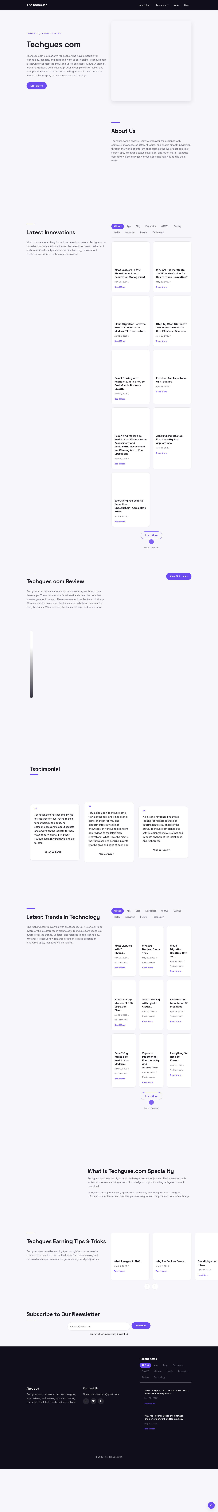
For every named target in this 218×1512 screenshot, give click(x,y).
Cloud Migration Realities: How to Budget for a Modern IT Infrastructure (130, 327)
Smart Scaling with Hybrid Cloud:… (151, 1003)
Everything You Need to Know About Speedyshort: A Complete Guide (130, 506)
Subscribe (141, 1325)
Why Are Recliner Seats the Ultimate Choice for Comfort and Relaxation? (172, 273)
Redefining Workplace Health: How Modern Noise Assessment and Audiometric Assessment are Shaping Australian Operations (130, 444)
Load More (151, 535)
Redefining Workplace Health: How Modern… (121, 1058)
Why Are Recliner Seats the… (151, 949)
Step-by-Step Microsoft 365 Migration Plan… (123, 1005)
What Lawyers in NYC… (128, 1261)
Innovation (144, 5)
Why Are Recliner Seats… (171, 1261)
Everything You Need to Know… (179, 1056)
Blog (186, 5)
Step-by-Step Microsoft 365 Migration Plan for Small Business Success (171, 327)
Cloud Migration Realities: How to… (178, 951)
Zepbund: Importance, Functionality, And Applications (169, 439)
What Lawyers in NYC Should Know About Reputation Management (129, 273)
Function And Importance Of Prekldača (171, 379)
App (176, 5)
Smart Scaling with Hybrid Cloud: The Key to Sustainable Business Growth (129, 383)
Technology (162, 5)
